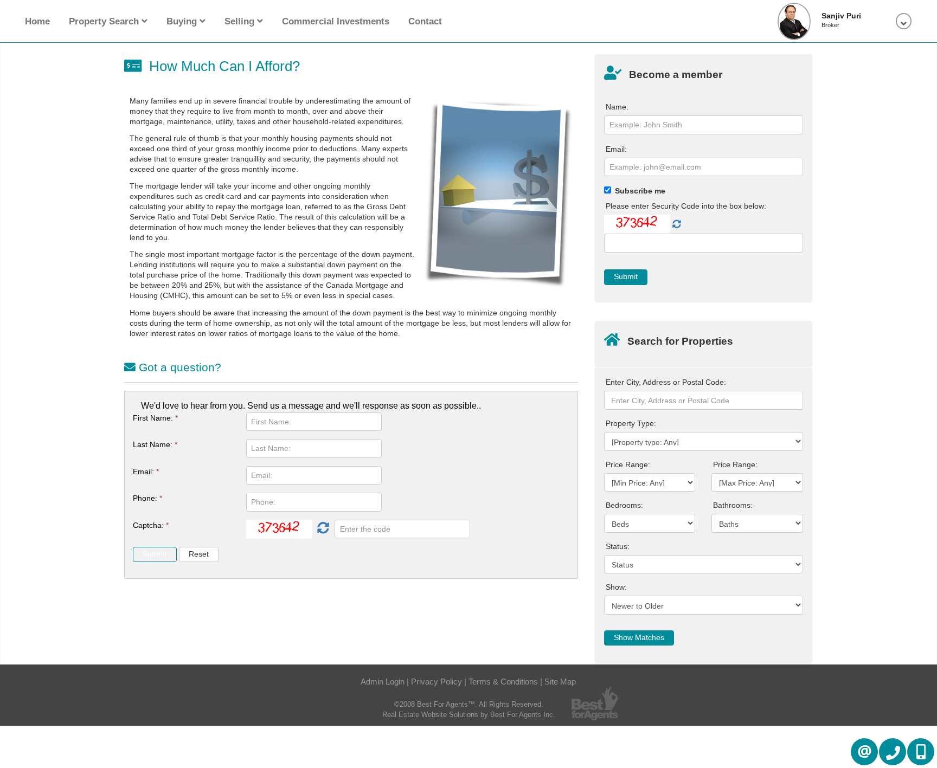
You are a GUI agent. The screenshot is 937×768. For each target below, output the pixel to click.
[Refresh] (322, 529)
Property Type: (631, 423)
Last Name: (155, 444)
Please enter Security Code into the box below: (686, 206)
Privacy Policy (436, 681)
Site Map (560, 681)
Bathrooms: (733, 505)
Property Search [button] (105, 21)
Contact (425, 21)
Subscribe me (640, 190)
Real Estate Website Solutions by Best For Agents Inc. (468, 715)
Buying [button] (183, 21)
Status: (618, 546)
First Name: (155, 418)
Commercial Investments (335, 21)
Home (37, 21)
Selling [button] (240, 21)
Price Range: (628, 464)
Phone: (147, 498)
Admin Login (383, 681)
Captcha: (151, 525)
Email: (146, 471)
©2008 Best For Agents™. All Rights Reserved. (468, 704)
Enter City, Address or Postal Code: (666, 382)
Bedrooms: (624, 505)
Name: (617, 106)
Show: (616, 587)
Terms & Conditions (503, 681)
